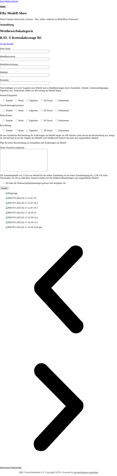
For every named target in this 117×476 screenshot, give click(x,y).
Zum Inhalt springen (9, 1)
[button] (58, 290)
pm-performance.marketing (86, 472)
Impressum (5, 467)
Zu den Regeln (6, 44)
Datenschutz (16, 467)
